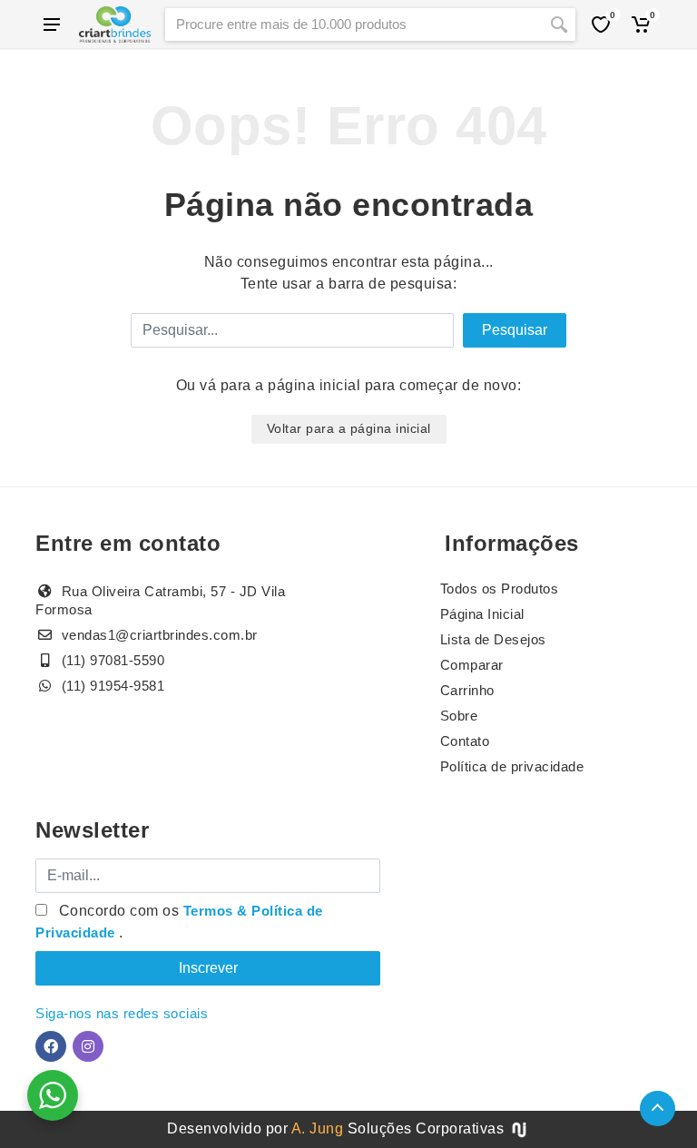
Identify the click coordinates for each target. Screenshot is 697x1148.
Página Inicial (482, 614)
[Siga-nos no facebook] (50, 1046)
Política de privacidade (512, 766)
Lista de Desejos (493, 639)
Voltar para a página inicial (349, 428)
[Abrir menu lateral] (51, 24)
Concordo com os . (179, 921)
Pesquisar (514, 330)
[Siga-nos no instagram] (88, 1046)
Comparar (472, 664)
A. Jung (317, 1128)
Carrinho (467, 690)
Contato (465, 741)
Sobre (459, 715)
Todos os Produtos (499, 588)
